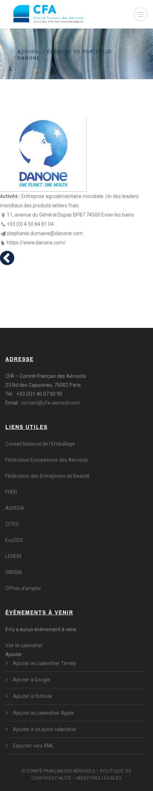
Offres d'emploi (23, 588)
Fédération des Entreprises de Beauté (47, 476)
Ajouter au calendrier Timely (44, 663)
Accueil (29, 51)
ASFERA (14, 508)
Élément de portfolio (79, 51)
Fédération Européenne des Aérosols (46, 460)
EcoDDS (14, 540)
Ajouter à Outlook (32, 696)
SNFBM (13, 572)
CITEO (12, 524)
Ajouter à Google (31, 680)
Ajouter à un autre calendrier (45, 729)
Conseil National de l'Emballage (40, 444)
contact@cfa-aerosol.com (50, 403)
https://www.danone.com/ (36, 242)
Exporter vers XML (33, 746)
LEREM (13, 556)
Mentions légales (99, 778)
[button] (13, 654)
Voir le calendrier (24, 645)
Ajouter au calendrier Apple (43, 713)
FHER (11, 492)
